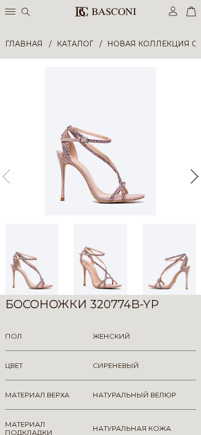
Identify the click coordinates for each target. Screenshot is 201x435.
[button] (194, 176)
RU (194, 418)
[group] (100, 141)
